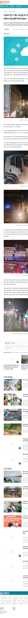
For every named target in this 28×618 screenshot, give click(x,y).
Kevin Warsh (21, 603)
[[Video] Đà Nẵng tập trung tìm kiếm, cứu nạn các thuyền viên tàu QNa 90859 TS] (13, 506)
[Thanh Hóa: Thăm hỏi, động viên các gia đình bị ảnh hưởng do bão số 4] (13, 399)
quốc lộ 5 (7, 346)
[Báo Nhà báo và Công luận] (24, 398)
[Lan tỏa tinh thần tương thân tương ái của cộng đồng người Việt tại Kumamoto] (13, 581)
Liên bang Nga (15, 598)
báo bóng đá (3, 603)
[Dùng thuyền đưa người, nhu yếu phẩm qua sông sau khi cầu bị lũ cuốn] (13, 429)
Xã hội (5, 11)
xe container (24, 346)
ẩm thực (8, 603)
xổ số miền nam (4, 598)
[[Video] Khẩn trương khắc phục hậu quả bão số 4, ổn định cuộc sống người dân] (13, 492)
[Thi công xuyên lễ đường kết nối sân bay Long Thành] (13, 385)
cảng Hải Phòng (8, 348)
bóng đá (20, 598)
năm (9, 600)
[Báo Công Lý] (24, 428)
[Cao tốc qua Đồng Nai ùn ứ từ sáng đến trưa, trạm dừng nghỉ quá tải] (13, 415)
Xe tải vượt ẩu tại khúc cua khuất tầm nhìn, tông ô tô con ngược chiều (11, 367)
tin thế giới (19, 602)
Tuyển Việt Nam (15, 603)
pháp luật (5, 600)
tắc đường (18, 346)
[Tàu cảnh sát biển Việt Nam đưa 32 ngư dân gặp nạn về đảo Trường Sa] (13, 477)
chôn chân (12, 346)
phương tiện (14, 600)
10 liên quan (21, 29)
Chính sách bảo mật (3, 612)
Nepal (19, 600)
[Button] (10, 29)
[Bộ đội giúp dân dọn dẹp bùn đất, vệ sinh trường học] (13, 459)
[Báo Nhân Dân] (24, 475)
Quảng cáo (2, 613)
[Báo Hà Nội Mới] (24, 563)
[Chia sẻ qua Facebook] (5, 337)
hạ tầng (23, 600)
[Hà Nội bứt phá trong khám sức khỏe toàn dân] (13, 566)
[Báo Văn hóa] (24, 456)
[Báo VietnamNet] (7, 29)
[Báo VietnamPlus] (25, 550)
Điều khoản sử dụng (3, 611)
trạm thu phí (19, 133)
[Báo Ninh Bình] (24, 535)
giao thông (14, 127)
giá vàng (2, 602)
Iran (1, 600)
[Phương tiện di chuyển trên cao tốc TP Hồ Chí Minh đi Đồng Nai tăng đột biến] (13, 552)
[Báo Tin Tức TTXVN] (24, 442)
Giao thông (12, 11)
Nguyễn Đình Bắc (9, 602)
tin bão (14, 602)
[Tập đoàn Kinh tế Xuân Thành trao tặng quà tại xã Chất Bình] (13, 536)
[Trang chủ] (4, 2)
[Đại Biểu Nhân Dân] (24, 520)
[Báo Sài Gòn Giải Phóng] (24, 381)
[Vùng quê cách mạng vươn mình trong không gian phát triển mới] (13, 444)
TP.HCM (9, 598)
